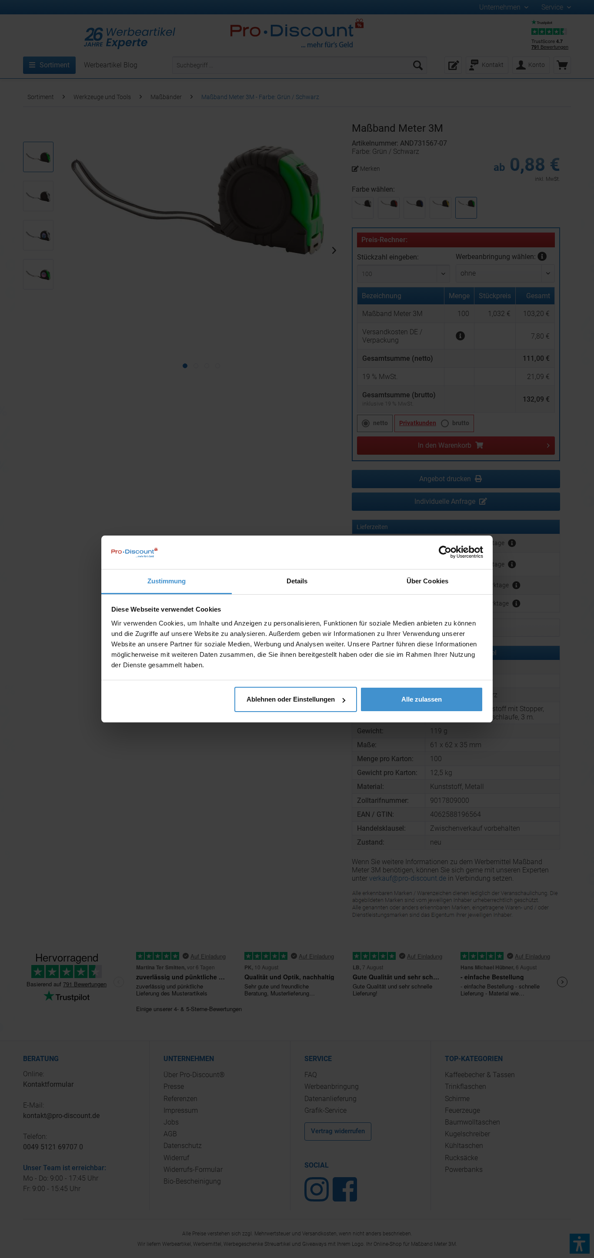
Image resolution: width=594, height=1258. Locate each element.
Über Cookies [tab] (427, 581)
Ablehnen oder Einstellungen (291, 699)
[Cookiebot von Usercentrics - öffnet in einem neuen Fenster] (445, 552)
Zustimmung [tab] (166, 581)
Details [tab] (297, 581)
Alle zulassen (421, 699)
